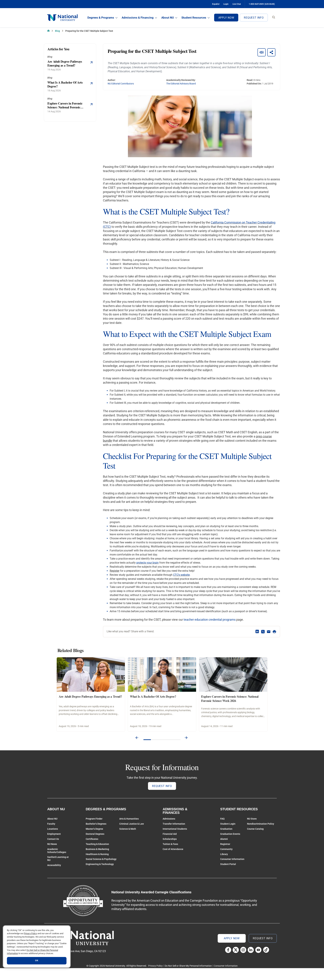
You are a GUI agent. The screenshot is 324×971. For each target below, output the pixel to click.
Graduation (226, 828)
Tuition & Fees (170, 844)
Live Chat (237, 4)
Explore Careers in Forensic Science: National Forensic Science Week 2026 (230, 698)
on (243, 222)
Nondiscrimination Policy (260, 823)
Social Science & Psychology (101, 859)
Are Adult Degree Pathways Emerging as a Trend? (90, 696)
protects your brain (147, 562)
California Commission (226, 222)
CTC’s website (181, 574)
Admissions (169, 818)
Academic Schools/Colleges (56, 850)
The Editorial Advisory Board (181, 83)
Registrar (225, 844)
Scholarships (170, 839)
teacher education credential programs (210, 619)
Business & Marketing (97, 849)
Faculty (51, 823)
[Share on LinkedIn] (257, 632)
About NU (167, 17)
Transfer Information (174, 823)
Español (215, 4)
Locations (52, 828)
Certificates (92, 839)
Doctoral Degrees (95, 834)
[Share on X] (263, 632)
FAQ (222, 818)
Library (224, 854)
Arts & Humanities (129, 818)
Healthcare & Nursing (97, 854)
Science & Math (127, 828)
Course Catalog (255, 828)
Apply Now (226, 17)
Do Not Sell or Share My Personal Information (188, 965)
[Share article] (271, 52)
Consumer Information (232, 859)
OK (36, 960)
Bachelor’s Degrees (96, 823)
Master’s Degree (94, 828)
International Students (175, 828)
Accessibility (54, 865)
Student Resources (193, 17)
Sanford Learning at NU (58, 858)
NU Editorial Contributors (121, 83)
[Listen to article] (262, 52)
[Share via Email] (269, 632)
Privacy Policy (155, 965)
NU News (52, 844)
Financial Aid (170, 834)
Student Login (227, 823)
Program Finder (94, 818)
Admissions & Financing (138, 17)
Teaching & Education (97, 844)
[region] (37, 946)
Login (225, 4)
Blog (57, 31)
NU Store (252, 818)
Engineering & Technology (100, 864)
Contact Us (53, 839)
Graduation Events (230, 834)
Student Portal (228, 864)
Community (226, 849)
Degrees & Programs (100, 17)
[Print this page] (274, 632)
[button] (137, 738)
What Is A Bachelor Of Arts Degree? (153, 696)
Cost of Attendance (173, 849)
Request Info (254, 17)
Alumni (224, 839)
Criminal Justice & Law (131, 823)
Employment (54, 834)
